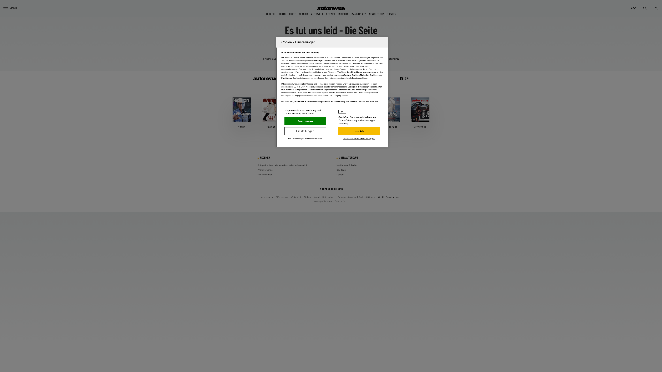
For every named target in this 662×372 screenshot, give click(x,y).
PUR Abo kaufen (359, 131)
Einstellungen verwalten (305, 131)
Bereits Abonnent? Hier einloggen (359, 138)
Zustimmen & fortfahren (305, 121)
